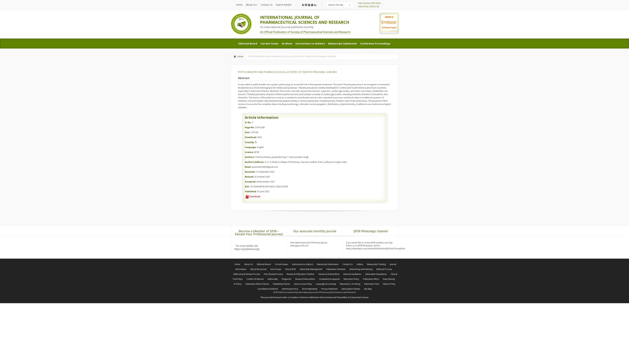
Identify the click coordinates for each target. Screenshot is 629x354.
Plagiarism (286, 279)
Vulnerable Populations (376, 274)
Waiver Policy (389, 284)
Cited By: (250, 142)
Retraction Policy (351, 279)
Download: (251, 137)
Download (254, 196)
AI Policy (237, 284)
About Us (248, 264)
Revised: (249, 176)
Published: (251, 191)
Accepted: (250, 181)
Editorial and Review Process (246, 274)
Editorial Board (264, 264)
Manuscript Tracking (376, 264)
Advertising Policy (290, 288)
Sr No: (248, 122)
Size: (247, 132)
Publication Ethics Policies (257, 284)
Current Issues (281, 264)
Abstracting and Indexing (360, 269)
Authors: (250, 157)
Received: (250, 171)
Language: (251, 147)
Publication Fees (371, 284)
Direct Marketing (309, 288)
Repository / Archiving (350, 284)
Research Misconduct (305, 279)
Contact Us (348, 264)
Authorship (272, 279)
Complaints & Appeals (329, 279)
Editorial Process (384, 269)
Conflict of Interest (255, 279)
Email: (248, 166)
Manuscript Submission (328, 264)
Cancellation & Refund (267, 288)
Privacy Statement (329, 288)
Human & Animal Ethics (329, 274)
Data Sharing (389, 279)
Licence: (249, 152)
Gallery (360, 264)
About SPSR (290, 269)
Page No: (250, 127)
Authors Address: (254, 161)
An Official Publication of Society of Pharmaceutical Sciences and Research (305, 32)
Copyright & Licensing (326, 284)
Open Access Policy (303, 284)
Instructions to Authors (302, 264)
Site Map (368, 288)
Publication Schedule (335, 269)
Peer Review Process (273, 274)
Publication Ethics (371, 279)
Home (240, 56)
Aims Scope (275, 269)
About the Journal (258, 269)
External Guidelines (352, 274)
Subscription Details (351, 288)
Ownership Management (311, 269)
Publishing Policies (281, 284)
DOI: (247, 186)
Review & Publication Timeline (300, 274)
